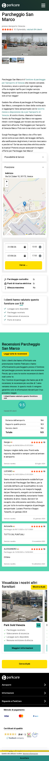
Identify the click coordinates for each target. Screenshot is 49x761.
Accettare (24, 758)
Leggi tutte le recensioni (15, 354)
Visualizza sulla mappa (18, 186)
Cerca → (23, 265)
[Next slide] (44, 42)
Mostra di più (39, 587)
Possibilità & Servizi (14, 157)
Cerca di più (24, 664)
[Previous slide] (5, 42)
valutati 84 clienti (34, 29)
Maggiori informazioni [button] (30, 754)
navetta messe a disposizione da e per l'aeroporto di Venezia (23, 112)
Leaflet (29, 234)
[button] (24, 204)
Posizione (9, 167)
